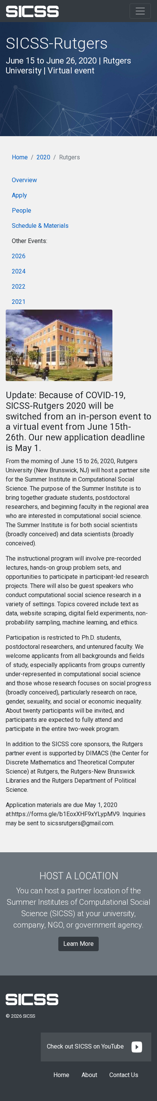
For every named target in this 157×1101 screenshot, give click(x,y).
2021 (19, 301)
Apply (19, 195)
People (21, 210)
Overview (24, 180)
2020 (43, 157)
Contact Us (123, 1075)
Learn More (78, 943)
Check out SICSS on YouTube (86, 1046)
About (89, 1075)
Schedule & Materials (40, 225)
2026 (19, 256)
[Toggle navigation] (140, 11)
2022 (19, 286)
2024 (19, 271)
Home (20, 157)
